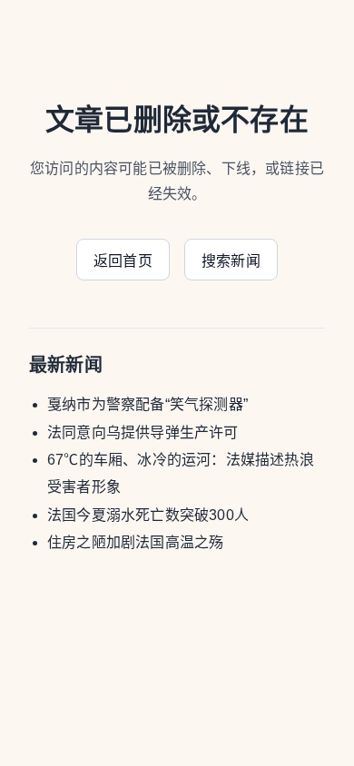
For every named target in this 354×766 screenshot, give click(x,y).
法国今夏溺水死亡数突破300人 (148, 515)
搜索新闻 (231, 261)
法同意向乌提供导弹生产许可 (143, 432)
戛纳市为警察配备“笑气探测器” (147, 404)
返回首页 (122, 261)
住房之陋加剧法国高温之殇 (135, 542)
